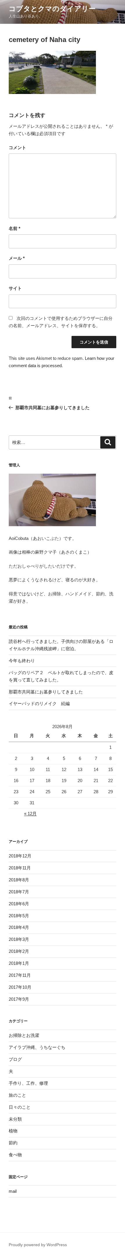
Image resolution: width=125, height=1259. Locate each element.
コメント (17, 147)
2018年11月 (20, 867)
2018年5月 (19, 915)
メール (17, 258)
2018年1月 (19, 963)
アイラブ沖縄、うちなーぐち (37, 1047)
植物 (13, 1130)
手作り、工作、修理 (28, 1083)
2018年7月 (19, 891)
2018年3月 (19, 939)
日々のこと (20, 1107)
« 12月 (30, 813)
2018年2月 (19, 951)
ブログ (15, 1059)
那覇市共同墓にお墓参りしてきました (46, 691)
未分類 (15, 1119)
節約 (13, 1142)
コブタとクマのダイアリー (52, 9)
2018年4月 (19, 927)
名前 (14, 228)
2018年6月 (19, 903)
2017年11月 (20, 975)
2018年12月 (20, 855)
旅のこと (17, 1095)
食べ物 (15, 1154)
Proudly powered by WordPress (38, 1244)
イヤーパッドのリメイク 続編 (39, 703)
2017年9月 (19, 999)
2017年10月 (20, 987)
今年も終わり (22, 660)
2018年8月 (19, 879)
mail (13, 1191)
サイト (15, 288)
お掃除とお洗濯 (24, 1035)
